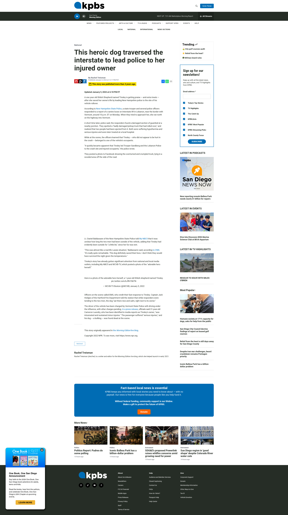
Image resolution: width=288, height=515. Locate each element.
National (131, 29)
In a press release (130, 309)
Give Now (207, 5)
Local (120, 29)
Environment (149, 448)
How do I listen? (154, 493)
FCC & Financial (123, 489)
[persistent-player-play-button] (77, 16)
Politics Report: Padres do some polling (88, 452)
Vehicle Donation (186, 497)
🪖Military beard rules (192, 58)
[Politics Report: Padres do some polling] (90, 435)
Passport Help (154, 497)
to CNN (156, 250)
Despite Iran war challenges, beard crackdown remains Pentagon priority (195, 354)
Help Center (153, 501)
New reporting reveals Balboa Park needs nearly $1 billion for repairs (196, 197)
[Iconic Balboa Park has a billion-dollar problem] (126, 435)
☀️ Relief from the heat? (192, 53)
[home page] (89, 6)
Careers (120, 485)
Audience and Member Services (160, 477)
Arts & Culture (126, 23)
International (146, 29)
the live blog (125, 330)
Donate (144, 411)
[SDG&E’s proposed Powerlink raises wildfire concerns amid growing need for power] (161, 435)
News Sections (164, 29)
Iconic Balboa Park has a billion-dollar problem (194, 365)
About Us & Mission (124, 477)
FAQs (151, 489)
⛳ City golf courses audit (193, 49)
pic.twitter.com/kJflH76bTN (123, 281)
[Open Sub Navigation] (93, 23)
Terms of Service (123, 509)
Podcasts (156, 23)
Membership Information (189, 485)
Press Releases (123, 497)
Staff (119, 505)
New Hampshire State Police (109, 108)
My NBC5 (143, 238)
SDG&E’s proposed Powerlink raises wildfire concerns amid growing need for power (161, 453)
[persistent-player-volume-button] (84, 16)
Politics (76, 448)
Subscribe (197, 141)
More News (80, 422)
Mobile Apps (122, 493)
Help (197, 23)
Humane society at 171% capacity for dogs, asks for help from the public (196, 320)
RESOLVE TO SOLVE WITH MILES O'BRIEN (194, 279)
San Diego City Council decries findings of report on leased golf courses (194, 331)
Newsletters (122, 481)
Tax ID (182, 493)
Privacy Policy (123, 501)
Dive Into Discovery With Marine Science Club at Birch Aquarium (194, 238)
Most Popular (187, 290)
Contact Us (153, 485)
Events (186, 23)
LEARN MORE (25, 502)
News (89, 23)
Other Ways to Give (187, 489)
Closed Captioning (155, 481)
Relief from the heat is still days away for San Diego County (197, 342)
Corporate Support (186, 477)
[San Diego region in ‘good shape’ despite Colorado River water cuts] (197, 435)
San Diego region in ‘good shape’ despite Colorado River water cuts (197, 453)
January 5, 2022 (137, 286)
